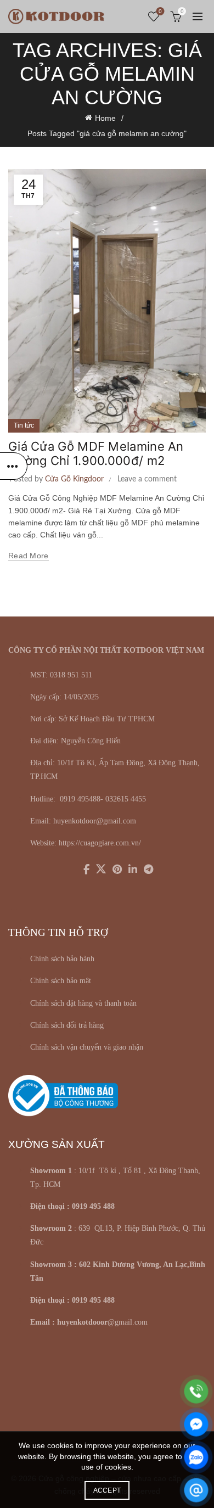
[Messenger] (196, 1424)
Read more (28, 555)
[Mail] (196, 1490)
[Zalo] (196, 1457)
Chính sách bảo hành (62, 959)
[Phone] (196, 1391)
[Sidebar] (13, 466)
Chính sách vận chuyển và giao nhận (86, 1047)
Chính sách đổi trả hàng (67, 1025)
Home (105, 118)
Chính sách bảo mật (60, 981)
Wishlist (160, 11)
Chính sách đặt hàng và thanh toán (83, 1003)
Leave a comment (147, 479)
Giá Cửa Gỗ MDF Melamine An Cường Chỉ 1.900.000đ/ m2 (96, 453)
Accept (107, 1490)
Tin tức (24, 425)
